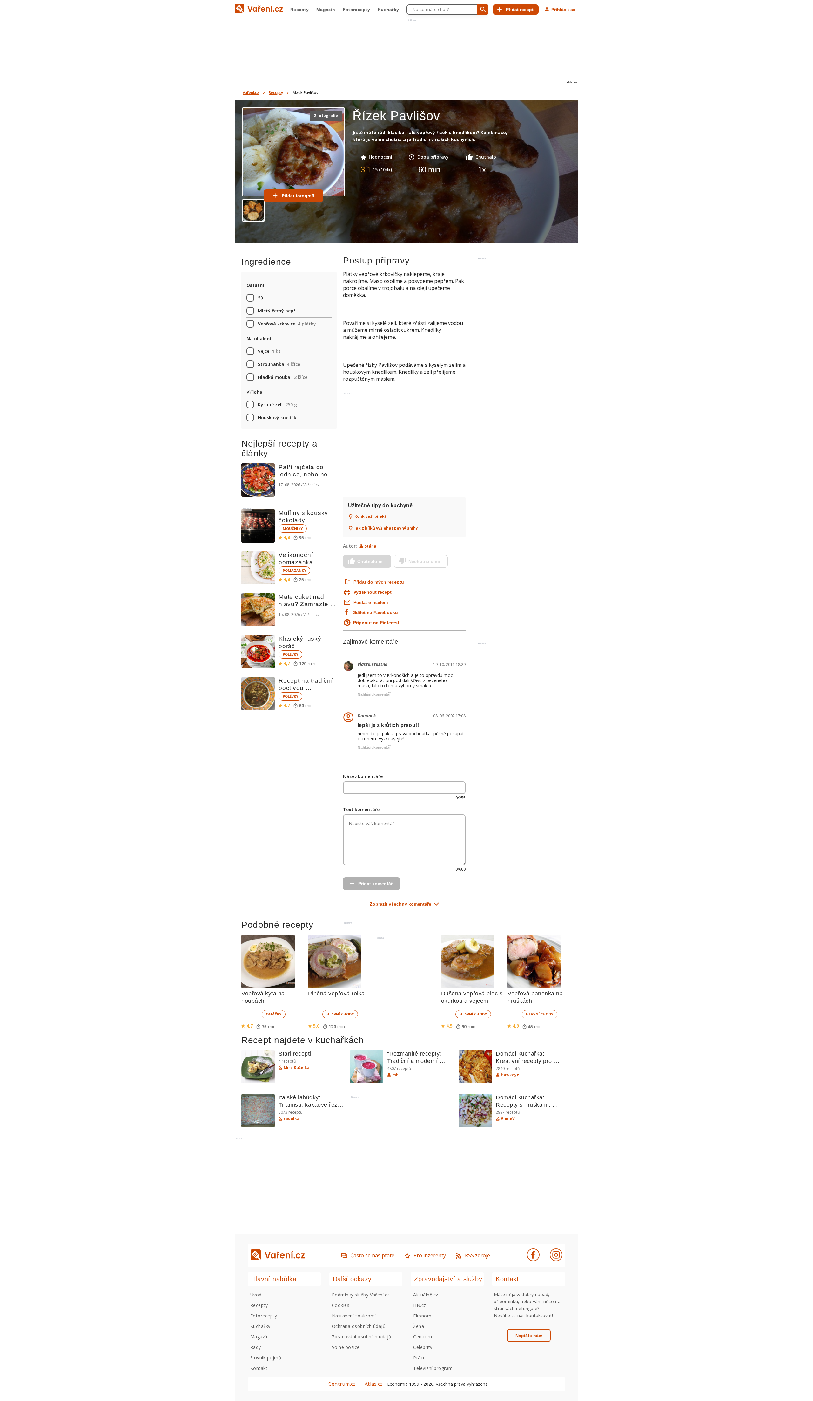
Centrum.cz (342, 1383)
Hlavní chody (340, 1014)
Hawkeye (510, 1074)
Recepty (299, 9)
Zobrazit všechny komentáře (400, 903)
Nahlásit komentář (374, 694)
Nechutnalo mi (424, 561)
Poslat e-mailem (370, 602)
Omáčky (273, 1014)
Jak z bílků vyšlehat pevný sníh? (386, 528)
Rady (255, 1347)
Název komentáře (363, 776)
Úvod (256, 1295)
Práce (419, 1358)
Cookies (340, 1305)
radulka (291, 1118)
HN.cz (419, 1305)
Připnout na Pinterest (376, 622)
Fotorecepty (356, 9)
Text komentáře (361, 809)
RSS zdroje (477, 1255)
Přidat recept (520, 9)
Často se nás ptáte (372, 1255)
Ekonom (422, 1316)
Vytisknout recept (372, 592)
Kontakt (258, 1368)
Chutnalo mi (370, 561)
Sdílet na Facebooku (375, 612)
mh (395, 1074)
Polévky (290, 654)
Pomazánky (294, 570)
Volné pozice (346, 1347)
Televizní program (433, 1368)
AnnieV (508, 1118)
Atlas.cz (374, 1383)
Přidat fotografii (299, 195)
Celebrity (422, 1347)
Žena (418, 1326)
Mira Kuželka (297, 1067)
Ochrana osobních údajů (359, 1326)
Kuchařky (388, 9)
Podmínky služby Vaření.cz (361, 1295)
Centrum (422, 1337)
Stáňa (370, 546)
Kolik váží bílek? (370, 516)
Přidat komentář (375, 883)
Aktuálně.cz (425, 1295)
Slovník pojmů (265, 1358)
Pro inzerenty (429, 1255)
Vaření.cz (251, 92)
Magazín (325, 9)
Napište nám (528, 1335)
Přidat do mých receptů (378, 581)
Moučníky (293, 528)
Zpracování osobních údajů (362, 1337)
